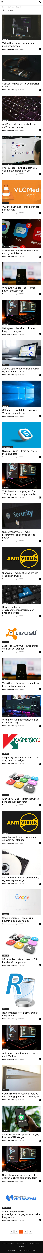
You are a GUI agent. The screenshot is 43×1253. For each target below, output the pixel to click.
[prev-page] (12, 1232)
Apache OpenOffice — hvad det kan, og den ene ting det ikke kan (20, 370)
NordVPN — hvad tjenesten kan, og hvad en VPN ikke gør (20, 1136)
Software (11, 7)
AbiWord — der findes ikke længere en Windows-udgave (20, 125)
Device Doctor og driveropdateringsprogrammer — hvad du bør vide (19, 610)
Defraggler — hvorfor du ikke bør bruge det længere (19, 330)
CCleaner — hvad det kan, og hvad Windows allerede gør (19, 411)
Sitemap (21, 1246)
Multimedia (6, 716)
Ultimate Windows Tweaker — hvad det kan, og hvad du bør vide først (20, 1176)
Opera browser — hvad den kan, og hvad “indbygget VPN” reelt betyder (20, 1095)
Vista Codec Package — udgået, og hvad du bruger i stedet (20, 684)
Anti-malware (7, 1207)
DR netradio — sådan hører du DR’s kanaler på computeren (20, 961)
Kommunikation (7, 447)
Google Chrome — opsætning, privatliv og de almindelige (17, 919)
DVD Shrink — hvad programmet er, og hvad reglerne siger (20, 879)
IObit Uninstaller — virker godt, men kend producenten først (20, 800)
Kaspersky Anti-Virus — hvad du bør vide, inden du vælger (20, 759)
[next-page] (30, 1232)
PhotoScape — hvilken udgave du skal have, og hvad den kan (19, 169)
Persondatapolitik (22, 1244)
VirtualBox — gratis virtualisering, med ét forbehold (19, 44)
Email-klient (6, 246)
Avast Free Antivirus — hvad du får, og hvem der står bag (20, 647)
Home (4, 7)
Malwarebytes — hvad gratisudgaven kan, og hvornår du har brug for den (21, 1214)
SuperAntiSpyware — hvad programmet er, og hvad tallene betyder (18, 535)
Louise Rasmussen (8, 49)
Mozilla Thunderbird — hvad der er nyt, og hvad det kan (20, 252)
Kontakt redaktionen (9, 1244)
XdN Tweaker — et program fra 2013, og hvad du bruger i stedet (19, 493)
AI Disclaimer (34, 1244)
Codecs (5, 284)
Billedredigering (7, 164)
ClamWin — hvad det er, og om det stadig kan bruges (20, 574)
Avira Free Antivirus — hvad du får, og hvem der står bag (20, 838)
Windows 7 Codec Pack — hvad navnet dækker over (18, 289)
